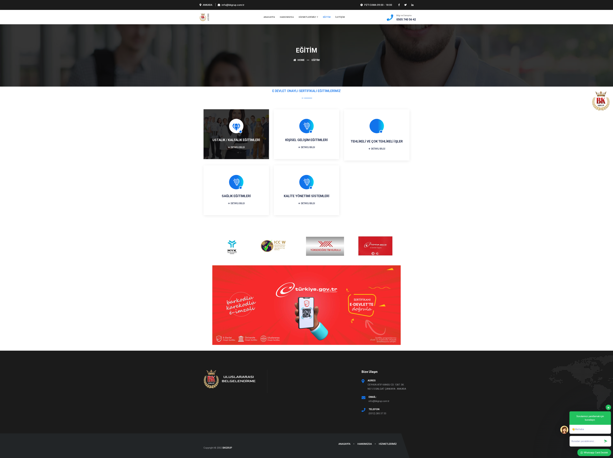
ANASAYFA (269, 17)
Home (301, 60)
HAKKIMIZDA (287, 17)
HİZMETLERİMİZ (307, 17)
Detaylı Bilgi (237, 147)
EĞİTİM (327, 17)
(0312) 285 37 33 (377, 413)
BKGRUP (227, 447)
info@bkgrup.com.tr (379, 401)
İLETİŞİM (340, 17)
